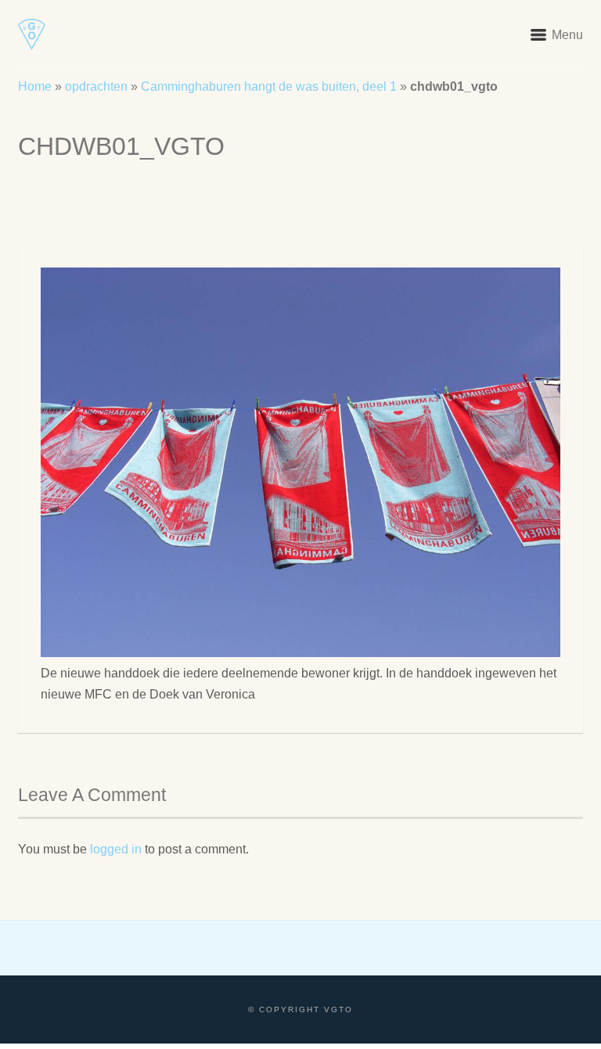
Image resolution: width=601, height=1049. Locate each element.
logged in (116, 849)
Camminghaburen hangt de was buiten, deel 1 (269, 86)
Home (35, 86)
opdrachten (96, 86)
